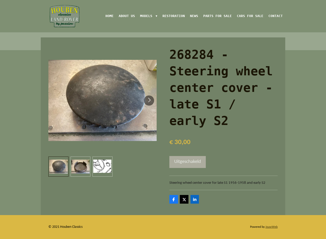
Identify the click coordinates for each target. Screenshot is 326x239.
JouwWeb (271, 227)
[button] (58, 167)
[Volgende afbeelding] (149, 100)
